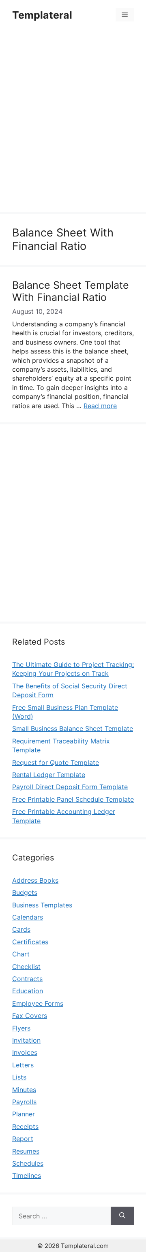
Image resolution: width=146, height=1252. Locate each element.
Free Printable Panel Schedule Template (73, 799)
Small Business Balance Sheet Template (72, 728)
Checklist (26, 966)
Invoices (24, 1052)
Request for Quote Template (55, 762)
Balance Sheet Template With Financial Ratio (70, 291)
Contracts (27, 979)
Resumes (25, 1151)
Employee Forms (37, 1003)
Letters (23, 1065)
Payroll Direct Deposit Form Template (70, 787)
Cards (21, 929)
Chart (21, 954)
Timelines (26, 1175)
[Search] (122, 1216)
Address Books (35, 880)
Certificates (30, 942)
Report (22, 1139)
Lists (19, 1077)
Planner (23, 1114)
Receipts (25, 1126)
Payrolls (24, 1102)
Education (27, 991)
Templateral (42, 15)
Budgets (24, 892)
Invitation (26, 1040)
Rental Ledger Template (48, 775)
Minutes (24, 1090)
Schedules (27, 1163)
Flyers (21, 1028)
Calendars (27, 917)
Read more (100, 406)
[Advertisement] (73, 122)
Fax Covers (29, 1015)
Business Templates (42, 905)
